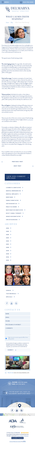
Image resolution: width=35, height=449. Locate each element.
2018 (7, 253)
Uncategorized (12, 219)
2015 (7, 260)
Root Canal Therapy (13, 213)
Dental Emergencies (13, 190)
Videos (8, 290)
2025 (7, 231)
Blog (12, 22)
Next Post (17, 166)
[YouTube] (11, 303)
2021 (7, 244)
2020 (7, 247)
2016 (7, 257)
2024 (7, 234)
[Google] (16, 303)
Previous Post (17, 161)
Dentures (9, 197)
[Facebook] (7, 303)
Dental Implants (12, 194)
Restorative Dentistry (14, 210)
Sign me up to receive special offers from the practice (18, 338)
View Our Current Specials (15, 177)
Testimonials (11, 293)
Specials (9, 296)
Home (7, 22)
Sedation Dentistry (13, 216)
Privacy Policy (20, 436)
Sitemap (26, 436)
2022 (7, 241)
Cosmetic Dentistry (13, 187)
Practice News (11, 206)
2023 (7, 237)
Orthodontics (11, 203)
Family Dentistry (12, 200)
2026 (7, 228)
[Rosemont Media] (24, 441)
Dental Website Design (15, 441)
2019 (7, 250)
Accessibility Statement (17, 438)
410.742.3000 (22, 382)
